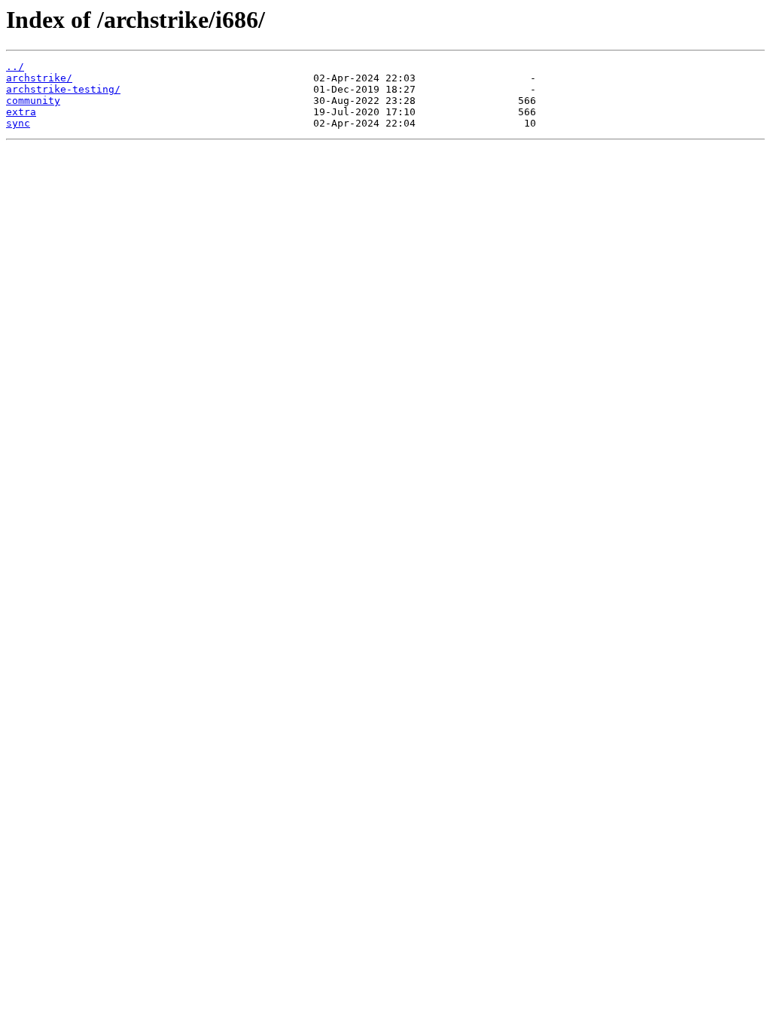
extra (21, 112)
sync (18, 123)
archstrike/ (39, 78)
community (33, 100)
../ (15, 66)
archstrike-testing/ (63, 89)
